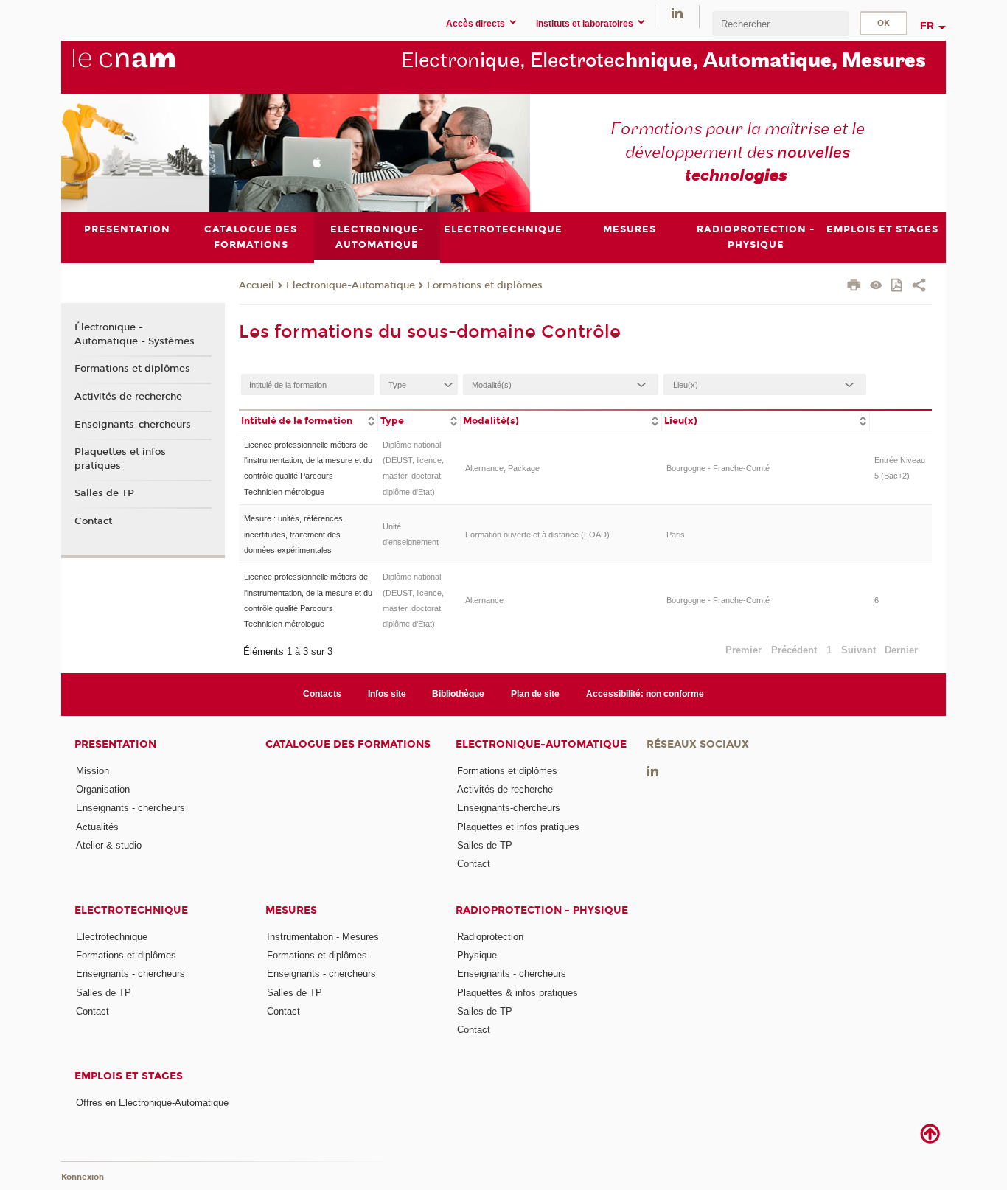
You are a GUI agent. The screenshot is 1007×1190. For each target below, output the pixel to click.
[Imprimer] (854, 286)
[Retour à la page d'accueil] (148, 66)
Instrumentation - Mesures (323, 936)
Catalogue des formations (348, 744)
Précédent (794, 649)
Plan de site (535, 694)
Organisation (103, 789)
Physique (477, 955)
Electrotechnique (131, 910)
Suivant (858, 649)
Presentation (115, 744)
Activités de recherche (128, 397)
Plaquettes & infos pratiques (517, 992)
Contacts (322, 694)
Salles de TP (104, 493)
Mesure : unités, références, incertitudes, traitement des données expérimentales (294, 534)
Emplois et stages (128, 1076)
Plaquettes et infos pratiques (120, 458)
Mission (92, 770)
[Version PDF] (897, 286)
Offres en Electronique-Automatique (152, 1102)
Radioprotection (490, 936)
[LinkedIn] (677, 12)
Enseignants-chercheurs (132, 425)
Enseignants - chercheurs (130, 807)
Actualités (97, 826)
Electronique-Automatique (350, 285)
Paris (675, 534)
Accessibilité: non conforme (645, 694)
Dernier (901, 649)
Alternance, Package (502, 468)
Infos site (387, 694)
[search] (780, 23)
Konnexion (82, 1177)
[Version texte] (876, 286)
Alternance (484, 600)
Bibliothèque (458, 694)
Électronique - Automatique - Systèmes (134, 334)
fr (927, 26)
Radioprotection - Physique (542, 910)
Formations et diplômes (485, 285)
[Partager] (919, 286)
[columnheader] (308, 420)
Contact (93, 521)
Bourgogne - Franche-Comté (718, 468)
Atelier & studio (109, 845)
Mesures (291, 910)
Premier (743, 649)
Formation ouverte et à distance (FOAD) (537, 534)
